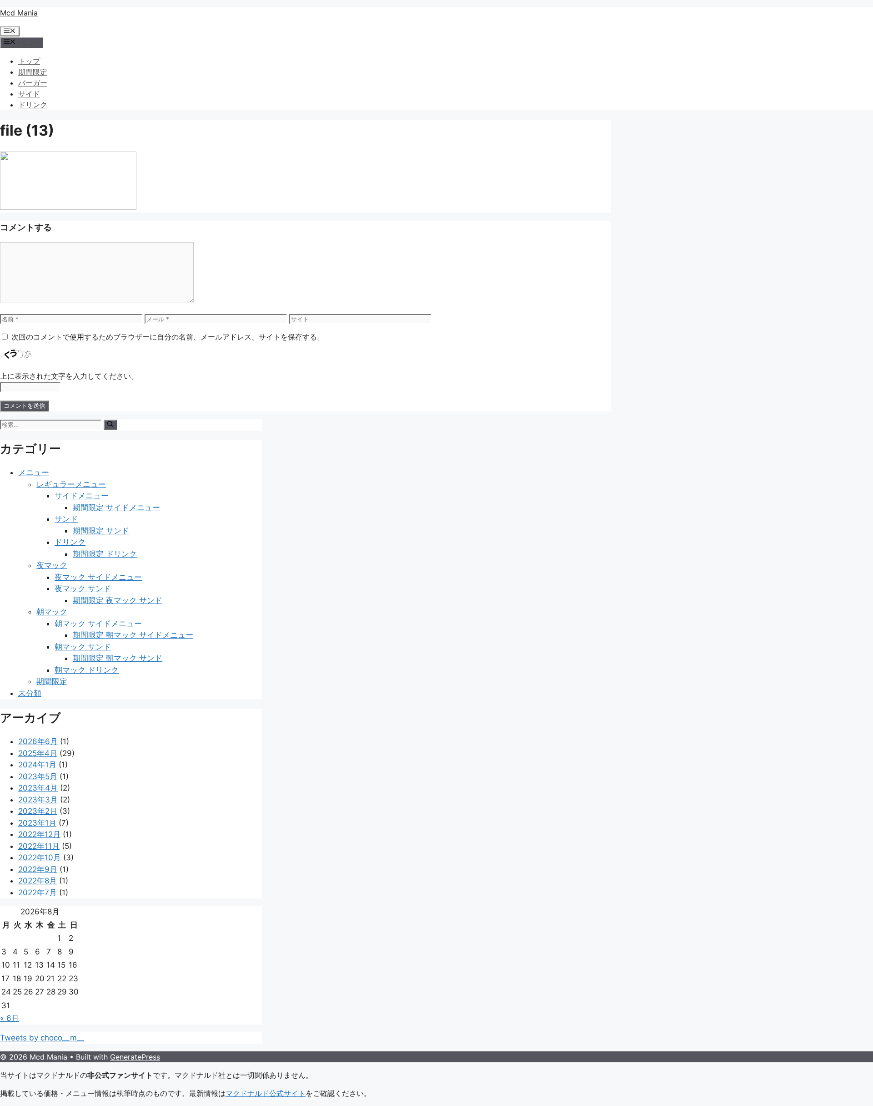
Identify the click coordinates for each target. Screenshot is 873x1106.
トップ (29, 61)
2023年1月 (37, 822)
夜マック (51, 565)
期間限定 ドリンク (105, 553)
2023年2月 (37, 811)
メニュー (33, 472)
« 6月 (9, 1018)
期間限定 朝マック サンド (117, 658)
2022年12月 (39, 834)
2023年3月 (38, 799)
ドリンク (32, 104)
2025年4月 (37, 753)
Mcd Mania (19, 12)
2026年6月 (38, 741)
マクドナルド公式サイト (266, 1093)
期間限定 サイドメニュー (116, 507)
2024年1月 (37, 764)
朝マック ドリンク (87, 670)
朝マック (51, 611)
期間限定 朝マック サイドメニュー (133, 634)
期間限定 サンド (101, 530)
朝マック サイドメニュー (98, 623)
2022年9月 (37, 869)
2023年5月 (37, 776)
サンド (66, 518)
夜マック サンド (83, 588)
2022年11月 (39, 846)
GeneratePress (135, 1056)
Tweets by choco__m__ (42, 1037)
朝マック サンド (83, 646)
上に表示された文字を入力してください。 (69, 376)
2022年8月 (37, 880)
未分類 (29, 693)
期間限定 (32, 71)
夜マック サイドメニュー (98, 577)
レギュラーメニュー (71, 484)
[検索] (110, 425)
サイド (29, 93)
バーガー (32, 82)
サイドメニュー (82, 495)
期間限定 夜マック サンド (117, 600)
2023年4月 (38, 787)
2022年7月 (37, 892)
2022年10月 (39, 857)
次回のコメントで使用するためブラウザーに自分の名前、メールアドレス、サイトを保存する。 (167, 336)
